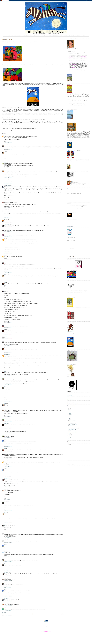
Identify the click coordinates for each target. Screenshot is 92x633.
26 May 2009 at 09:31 (8, 421)
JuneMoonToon (6, 539)
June (69, 418)
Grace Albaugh (6, 377)
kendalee (5, 144)
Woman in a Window (7, 224)
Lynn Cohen (6, 324)
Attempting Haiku (70, 426)
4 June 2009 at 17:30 (8, 570)
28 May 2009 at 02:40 (8, 446)
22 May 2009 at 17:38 (8, 226)
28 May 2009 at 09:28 (8, 466)
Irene (5, 282)
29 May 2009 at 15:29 (8, 510)
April (69, 433)
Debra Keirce (6, 598)
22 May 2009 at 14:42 (8, 198)
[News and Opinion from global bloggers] (70, 190)
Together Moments (70, 425)
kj (4, 439)
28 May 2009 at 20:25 (8, 476)
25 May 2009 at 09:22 (8, 375)
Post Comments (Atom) (9, 615)
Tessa (72, 181)
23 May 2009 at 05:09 (8, 322)
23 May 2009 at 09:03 (8, 327)
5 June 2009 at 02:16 (8, 575)
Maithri (5, 290)
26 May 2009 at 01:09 (8, 416)
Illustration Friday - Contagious (72, 424)
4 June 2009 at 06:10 (8, 561)
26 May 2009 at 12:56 (8, 428)
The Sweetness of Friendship (72, 420)
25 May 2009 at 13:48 (8, 406)
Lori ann (5, 551)
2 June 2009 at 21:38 (8, 556)
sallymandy (5, 209)
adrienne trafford (6, 558)
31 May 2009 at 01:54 (8, 522)
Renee (5, 386)
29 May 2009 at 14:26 (8, 499)
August (70, 415)
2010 (68, 409)
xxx (4, 238)
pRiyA (5, 329)
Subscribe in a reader (69, 395)
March (70, 434)
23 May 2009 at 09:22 (8, 334)
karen (5, 448)
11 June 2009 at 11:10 (8, 600)
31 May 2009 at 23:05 (8, 537)
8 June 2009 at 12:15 (8, 587)
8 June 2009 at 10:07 (8, 580)
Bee (4, 201)
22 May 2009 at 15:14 (8, 207)
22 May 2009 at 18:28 (8, 236)
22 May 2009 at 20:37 (8, 280)
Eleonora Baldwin (6, 169)
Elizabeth (5, 162)
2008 (68, 438)
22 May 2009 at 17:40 (8, 231)
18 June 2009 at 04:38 (8, 610)
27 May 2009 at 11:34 (8, 437)
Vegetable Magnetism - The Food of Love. (73, 428)
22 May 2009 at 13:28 (8, 167)
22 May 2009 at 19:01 (8, 259)
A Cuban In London (7, 185)
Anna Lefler (5, 489)
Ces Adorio (5, 219)
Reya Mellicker (6, 478)
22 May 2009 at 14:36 (8, 183)
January (70, 437)
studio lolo (5, 468)
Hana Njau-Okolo (6, 572)
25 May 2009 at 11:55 (8, 401)
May (69, 419)
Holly (5, 403)
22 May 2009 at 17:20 (8, 222)
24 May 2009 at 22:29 (8, 352)
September (70, 414)
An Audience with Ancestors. (72, 429)
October (70, 413)
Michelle (5, 512)
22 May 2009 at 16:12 (8, 217)
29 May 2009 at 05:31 (8, 486)
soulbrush (5, 607)
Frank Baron (6, 423)
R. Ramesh (5, 578)
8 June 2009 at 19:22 (8, 596)
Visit (70, 226)
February (70, 435)
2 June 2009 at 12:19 (8, 542)
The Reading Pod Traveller (71, 423)
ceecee (5, 460)
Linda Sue (5, 336)
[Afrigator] (68, 441)
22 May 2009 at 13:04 (8, 149)
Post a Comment (4, 612)
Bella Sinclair (6, 274)
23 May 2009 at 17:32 (8, 338)
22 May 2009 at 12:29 (8, 142)
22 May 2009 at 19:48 (8, 272)
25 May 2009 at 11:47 (8, 384)
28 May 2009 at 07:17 (8, 458)
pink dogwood (6, 233)
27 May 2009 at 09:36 (8, 432)
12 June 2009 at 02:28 (8, 605)
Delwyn (5, 261)
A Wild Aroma (70, 421)
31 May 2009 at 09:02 (8, 530)
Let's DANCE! (70, 430)
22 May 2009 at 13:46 (8, 177)
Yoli (5, 453)
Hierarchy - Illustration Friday (72, 431)
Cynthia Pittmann (6, 354)
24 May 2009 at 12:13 (8, 345)
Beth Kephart (6, 501)
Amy (5, 151)
